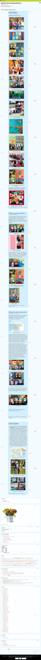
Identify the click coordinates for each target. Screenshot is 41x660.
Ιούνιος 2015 (5, 623)
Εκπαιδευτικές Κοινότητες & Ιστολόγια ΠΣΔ (9, 645)
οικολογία (23, 563)
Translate (3, 530)
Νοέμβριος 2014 (5, 630)
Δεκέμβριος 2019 (5, 598)
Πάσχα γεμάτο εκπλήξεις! (17, 213)
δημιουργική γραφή (22, 560)
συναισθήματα (3, 565)
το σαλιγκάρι (5, 541)
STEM (26, 558)
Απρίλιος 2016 (5, 614)
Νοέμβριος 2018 (5, 610)
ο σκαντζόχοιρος (5, 537)
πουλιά (34, 563)
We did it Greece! (14, 423)
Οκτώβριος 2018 (5, 611)
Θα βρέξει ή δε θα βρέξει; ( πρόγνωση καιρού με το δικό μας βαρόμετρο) (21, 582)
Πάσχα (22, 207)
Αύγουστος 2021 (5, 589)
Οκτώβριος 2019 (5, 600)
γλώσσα (17, 560)
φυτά (28, 565)
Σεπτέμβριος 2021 (6, 588)
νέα (15, 563)
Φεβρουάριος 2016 (6, 616)
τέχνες (6, 565)
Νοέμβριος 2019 (5, 599)
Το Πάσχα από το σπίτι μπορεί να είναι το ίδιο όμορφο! (19, 579)
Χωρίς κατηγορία (14, 207)
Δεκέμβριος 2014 (5, 629)
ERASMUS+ (22, 558)
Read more (24, 658)
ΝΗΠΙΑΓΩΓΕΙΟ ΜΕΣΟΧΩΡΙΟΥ (11, 3)
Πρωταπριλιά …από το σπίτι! (14, 580)
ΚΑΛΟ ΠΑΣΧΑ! (13, 12)
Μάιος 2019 (5, 603)
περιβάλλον (25, 207)
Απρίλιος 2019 (5, 604)
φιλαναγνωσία (16, 565)
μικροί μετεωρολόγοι (10, 563)
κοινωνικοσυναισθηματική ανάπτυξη (11, 561)
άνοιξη (10, 560)
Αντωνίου (4, 583)
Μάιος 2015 (5, 624)
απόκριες (13, 560)
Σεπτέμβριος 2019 (6, 601)
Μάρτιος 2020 (5, 595)
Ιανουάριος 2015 (5, 628)
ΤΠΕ (32, 558)
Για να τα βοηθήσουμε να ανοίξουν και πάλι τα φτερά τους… (16, 583)
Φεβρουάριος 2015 (6, 627)
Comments (5, 644)
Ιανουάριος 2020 (5, 597)
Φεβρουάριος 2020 (6, 596)
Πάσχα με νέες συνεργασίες (18, 312)
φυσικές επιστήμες (23, 565)
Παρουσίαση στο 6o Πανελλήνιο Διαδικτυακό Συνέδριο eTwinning (13, 573)
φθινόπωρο (10, 565)
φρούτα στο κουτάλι (6, 542)
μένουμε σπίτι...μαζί (25, 561)
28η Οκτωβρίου (8, 558)
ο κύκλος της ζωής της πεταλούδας (8, 536)
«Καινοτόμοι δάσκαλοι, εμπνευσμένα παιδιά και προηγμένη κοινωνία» (14, 572)
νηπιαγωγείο (19, 563)
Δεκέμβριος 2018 (5, 609)
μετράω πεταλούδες (6, 535)
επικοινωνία (10, 306)
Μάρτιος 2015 (5, 626)
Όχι (20, 658)
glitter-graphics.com (5, 524)
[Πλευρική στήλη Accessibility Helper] (40, 3)
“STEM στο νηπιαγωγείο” (7, 574)
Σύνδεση (4, 642)
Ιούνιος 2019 (5, 602)
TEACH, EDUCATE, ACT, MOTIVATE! (9, 571)
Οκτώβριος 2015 (5, 621)
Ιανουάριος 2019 (5, 608)
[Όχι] (39, 657)
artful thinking (11, 558)
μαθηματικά (4, 563)
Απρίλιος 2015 (5, 625)
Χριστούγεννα (5, 560)
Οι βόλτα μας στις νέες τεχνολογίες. (16, 581)
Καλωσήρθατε (5, 570)
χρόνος (33, 565)
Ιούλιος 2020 (5, 590)
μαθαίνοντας (34, 561)
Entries (5, 643)
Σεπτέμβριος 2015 (6, 622)
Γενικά (4, 636)
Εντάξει (17, 658)
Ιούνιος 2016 (5, 613)
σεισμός (36, 563)
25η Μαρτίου (4, 558)
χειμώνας (30, 565)
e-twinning (22, 305)
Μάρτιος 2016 (5, 615)
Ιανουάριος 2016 (5, 617)
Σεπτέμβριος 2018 (6, 612)
